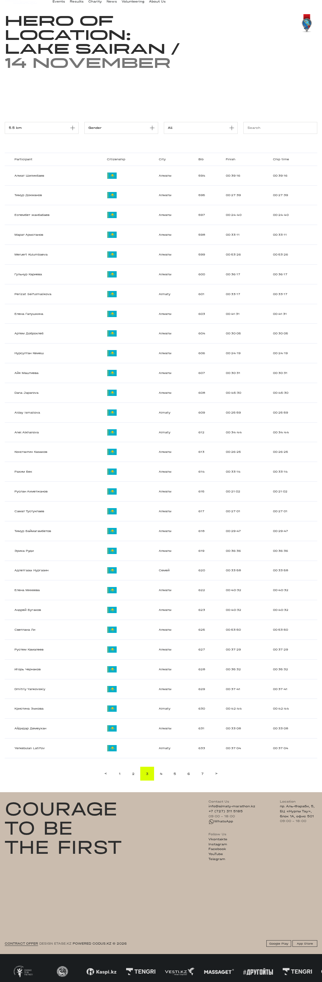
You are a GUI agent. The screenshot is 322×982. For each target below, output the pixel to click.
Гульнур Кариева (28, 274)
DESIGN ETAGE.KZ (55, 944)
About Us (157, 4)
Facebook (217, 849)
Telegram (216, 859)
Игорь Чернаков (27, 669)
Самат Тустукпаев (29, 511)
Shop (275, 4)
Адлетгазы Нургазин (31, 570)
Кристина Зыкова (28, 708)
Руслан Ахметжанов (30, 491)
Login (312, 4)
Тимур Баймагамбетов (32, 531)
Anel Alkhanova (26, 432)
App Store (305, 943)
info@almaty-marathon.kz (231, 806)
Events (59, 4)
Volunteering (133, 4)
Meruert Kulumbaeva (30, 254)
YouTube (215, 854)
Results (77, 4)
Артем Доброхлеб (28, 333)
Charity (95, 4)
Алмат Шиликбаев (29, 175)
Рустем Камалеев (28, 649)
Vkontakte (217, 839)
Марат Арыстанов (28, 234)
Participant (23, 159)
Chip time (281, 159)
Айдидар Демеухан (30, 728)
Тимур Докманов (28, 195)
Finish (230, 159)
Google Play (278, 943)
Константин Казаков (30, 451)
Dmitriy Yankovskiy (29, 689)
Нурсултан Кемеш (29, 353)
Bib (200, 159)
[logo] (21, 4)
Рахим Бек (23, 471)
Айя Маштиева (26, 373)
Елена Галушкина (28, 313)
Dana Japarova (26, 392)
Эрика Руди (24, 550)
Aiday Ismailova (27, 412)
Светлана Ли (24, 629)
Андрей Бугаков (27, 610)
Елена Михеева (27, 590)
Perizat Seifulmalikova (32, 294)
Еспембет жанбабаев (31, 215)
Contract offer (21, 944)
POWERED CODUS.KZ (92, 944)
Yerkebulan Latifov (29, 748)
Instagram (217, 844)
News (112, 4)
